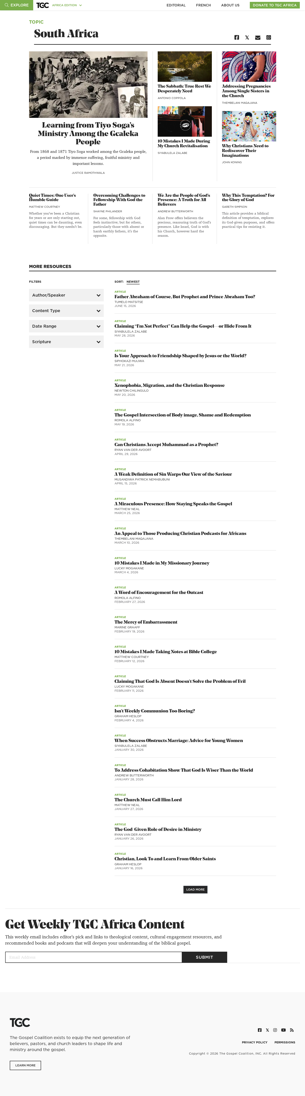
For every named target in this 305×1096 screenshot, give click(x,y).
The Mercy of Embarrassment (146, 622)
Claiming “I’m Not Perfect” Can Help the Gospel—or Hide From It (183, 326)
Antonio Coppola (172, 98)
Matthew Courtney (44, 207)
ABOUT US (230, 5)
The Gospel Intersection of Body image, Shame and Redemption (183, 415)
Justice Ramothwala (88, 173)
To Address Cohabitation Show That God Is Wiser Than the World (184, 770)
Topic (36, 22)
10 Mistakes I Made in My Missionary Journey (162, 563)
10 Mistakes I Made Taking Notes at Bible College (166, 652)
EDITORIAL (176, 5)
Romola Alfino (128, 420)
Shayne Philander (107, 211)
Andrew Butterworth (175, 211)
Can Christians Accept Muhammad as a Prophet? (166, 445)
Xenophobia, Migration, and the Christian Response (170, 386)
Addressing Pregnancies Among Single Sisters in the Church (246, 91)
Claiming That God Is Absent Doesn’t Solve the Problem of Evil (180, 682)
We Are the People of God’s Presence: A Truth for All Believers (184, 200)
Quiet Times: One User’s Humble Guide (52, 198)
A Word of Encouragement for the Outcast (159, 593)
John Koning (232, 162)
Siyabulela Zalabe (172, 153)
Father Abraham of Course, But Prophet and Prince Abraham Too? (185, 297)
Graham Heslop (128, 716)
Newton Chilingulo (132, 391)
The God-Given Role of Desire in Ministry (158, 830)
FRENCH (203, 5)
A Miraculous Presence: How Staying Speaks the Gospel (173, 504)
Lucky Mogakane (129, 568)
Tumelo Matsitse (129, 302)
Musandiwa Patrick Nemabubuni (142, 479)
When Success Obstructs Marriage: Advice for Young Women (179, 741)
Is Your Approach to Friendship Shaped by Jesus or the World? (180, 356)
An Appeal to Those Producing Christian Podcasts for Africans (180, 534)
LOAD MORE (195, 889)
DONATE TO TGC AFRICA (275, 5)
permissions (284, 1042)
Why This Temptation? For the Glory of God (248, 198)
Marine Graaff (127, 627)
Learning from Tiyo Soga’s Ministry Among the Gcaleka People (88, 134)
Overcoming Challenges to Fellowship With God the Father (119, 200)
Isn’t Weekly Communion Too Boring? (155, 711)
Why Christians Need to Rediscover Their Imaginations (245, 151)
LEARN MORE (25, 1065)
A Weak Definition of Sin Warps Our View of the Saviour (173, 474)
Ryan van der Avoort (133, 450)
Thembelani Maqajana (239, 103)
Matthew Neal (127, 509)
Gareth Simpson (234, 207)
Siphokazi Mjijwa (129, 361)
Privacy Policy (255, 1042)
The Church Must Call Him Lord (148, 800)
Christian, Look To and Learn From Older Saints (165, 859)
